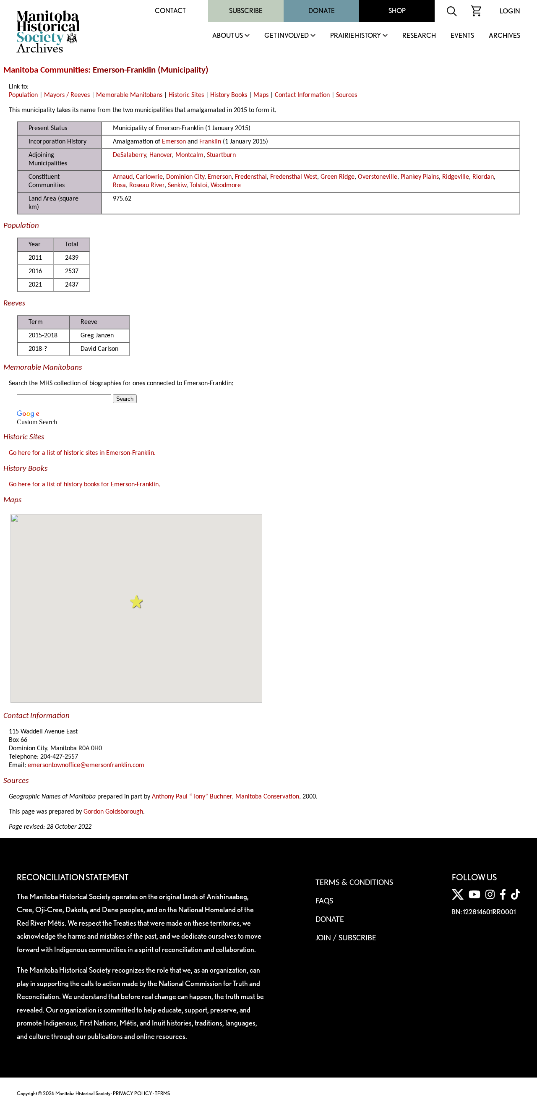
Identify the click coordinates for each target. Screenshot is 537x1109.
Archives (504, 35)
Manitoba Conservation (267, 796)
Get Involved (286, 35)
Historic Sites (186, 95)
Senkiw (177, 185)
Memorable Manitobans (129, 95)
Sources (346, 95)
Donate (321, 11)
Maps (260, 95)
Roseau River (146, 185)
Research (419, 35)
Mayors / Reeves (67, 95)
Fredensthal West (293, 177)
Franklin (210, 141)
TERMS (162, 1093)
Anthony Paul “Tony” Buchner (192, 796)
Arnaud (123, 177)
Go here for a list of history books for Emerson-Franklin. (84, 484)
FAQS (324, 901)
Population (23, 95)
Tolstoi (198, 185)
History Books (228, 95)
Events (462, 35)
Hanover (160, 155)
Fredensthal (251, 177)
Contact (170, 11)
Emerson (174, 141)
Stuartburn (221, 155)
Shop (397, 11)
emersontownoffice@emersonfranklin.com (86, 765)
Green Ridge (338, 177)
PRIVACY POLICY (132, 1093)
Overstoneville (377, 177)
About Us (227, 35)
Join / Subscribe (345, 938)
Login (510, 11)
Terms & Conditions (354, 883)
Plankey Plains (420, 177)
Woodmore (226, 185)
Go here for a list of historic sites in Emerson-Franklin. (82, 453)
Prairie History (355, 35)
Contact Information (302, 95)
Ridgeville (455, 177)
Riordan (483, 177)
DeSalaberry (129, 155)
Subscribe (246, 11)
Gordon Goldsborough (113, 812)
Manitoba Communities (45, 70)
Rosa (119, 185)
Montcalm (189, 155)
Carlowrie (149, 177)
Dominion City (185, 177)
